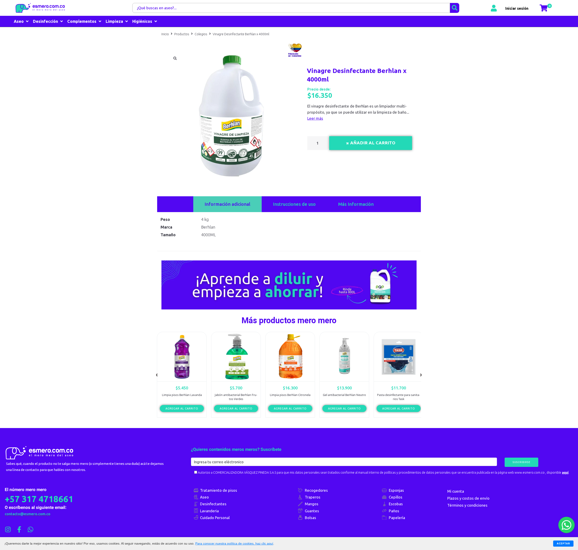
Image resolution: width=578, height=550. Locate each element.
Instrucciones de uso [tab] (294, 204)
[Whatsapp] (30, 529)
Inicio (165, 34)
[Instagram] (8, 529)
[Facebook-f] (19, 529)
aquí (565, 472)
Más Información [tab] (356, 204)
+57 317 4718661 (39, 499)
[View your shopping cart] (544, 8)
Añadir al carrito (372, 142)
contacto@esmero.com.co (27, 514)
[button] (175, 58)
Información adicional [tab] (227, 204)
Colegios (201, 34)
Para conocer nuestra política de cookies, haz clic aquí (234, 543)
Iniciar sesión (516, 7)
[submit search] (454, 8)
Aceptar (563, 543)
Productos (181, 34)
